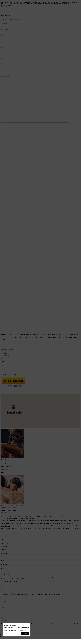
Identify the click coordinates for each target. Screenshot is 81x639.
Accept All (25, 633)
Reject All (16, 633)
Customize (8, 633)
